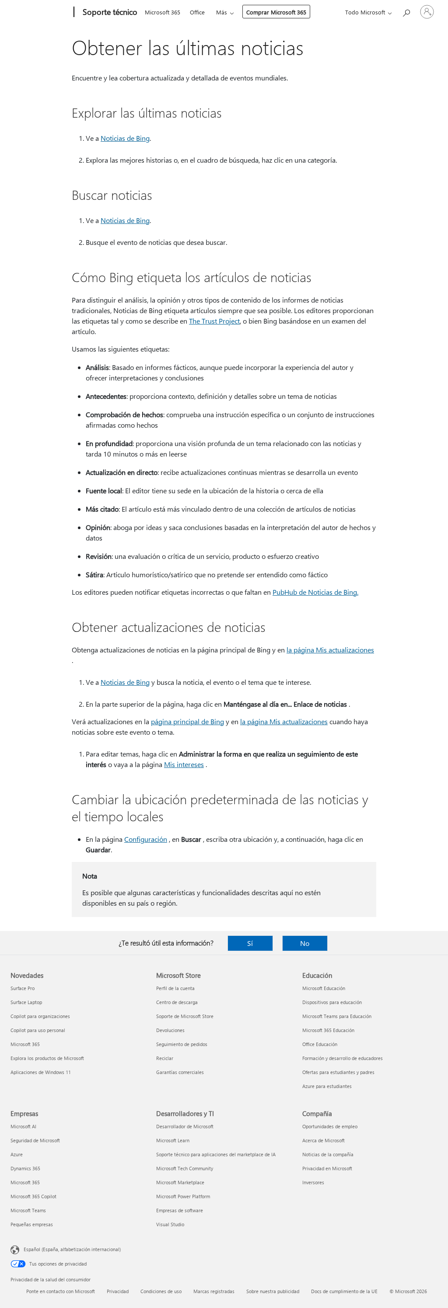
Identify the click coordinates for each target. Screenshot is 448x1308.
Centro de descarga (177, 1002)
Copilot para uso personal (37, 1030)
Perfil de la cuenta (175, 988)
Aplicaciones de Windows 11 (40, 1072)
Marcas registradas (213, 1291)
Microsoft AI (23, 1126)
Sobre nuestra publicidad (272, 1291)
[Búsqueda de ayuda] (406, 11)
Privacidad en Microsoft (327, 1168)
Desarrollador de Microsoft (185, 1126)
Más (221, 12)
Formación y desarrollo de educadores (342, 1058)
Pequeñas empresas (31, 1224)
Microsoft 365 (162, 12)
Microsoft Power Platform (183, 1196)
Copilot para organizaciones (40, 1016)
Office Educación (319, 1044)
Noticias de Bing (125, 138)
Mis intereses (184, 764)
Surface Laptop (26, 1002)
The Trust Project (214, 320)
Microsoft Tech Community (184, 1168)
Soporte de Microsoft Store (185, 1016)
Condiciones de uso (161, 1291)
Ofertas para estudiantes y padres (338, 1072)
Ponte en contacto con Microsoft (60, 1291)
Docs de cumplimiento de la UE (344, 1291)
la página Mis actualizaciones (330, 649)
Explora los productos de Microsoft (47, 1058)
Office (197, 12)
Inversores (313, 1182)
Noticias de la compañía (328, 1154)
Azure (16, 1154)
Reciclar (164, 1058)
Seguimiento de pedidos (181, 1044)
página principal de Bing (187, 721)
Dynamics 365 (25, 1168)
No (304, 943)
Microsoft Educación (323, 988)
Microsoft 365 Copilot (33, 1196)
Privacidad (118, 1291)
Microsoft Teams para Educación (336, 1016)
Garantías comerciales (180, 1072)
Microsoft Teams (28, 1210)
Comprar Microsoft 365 (276, 12)
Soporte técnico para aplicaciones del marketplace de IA (216, 1154)
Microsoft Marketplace (180, 1182)
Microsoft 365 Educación (328, 1030)
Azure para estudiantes (327, 1086)
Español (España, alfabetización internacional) (72, 1249)
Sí (250, 943)
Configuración (145, 839)
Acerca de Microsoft (323, 1140)
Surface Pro (22, 988)
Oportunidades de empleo (329, 1126)
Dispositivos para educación (332, 1002)
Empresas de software (179, 1210)
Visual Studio (170, 1224)
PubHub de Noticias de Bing (315, 591)
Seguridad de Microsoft (35, 1140)
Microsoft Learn (172, 1140)
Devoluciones (170, 1030)
